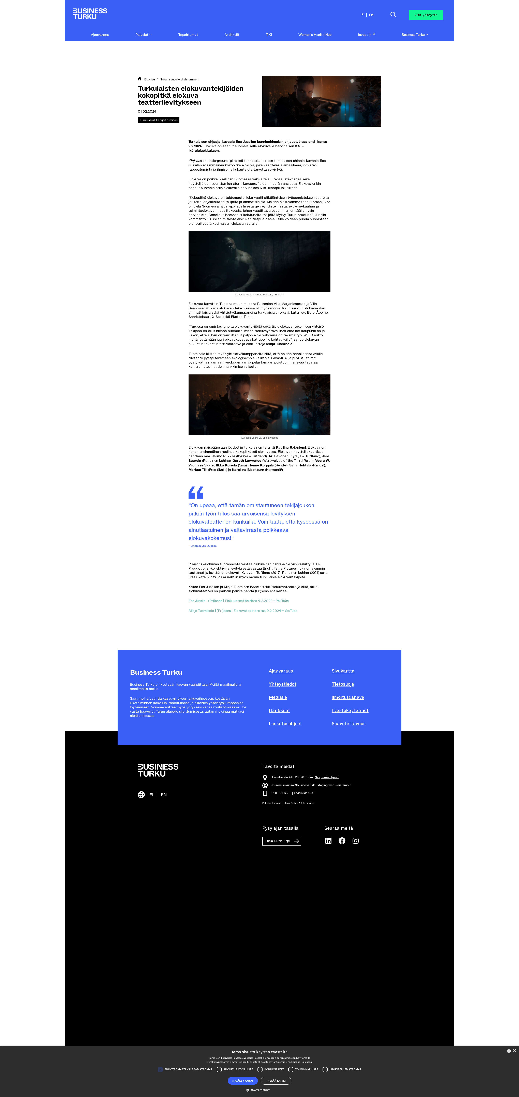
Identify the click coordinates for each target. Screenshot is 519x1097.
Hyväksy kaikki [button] (242, 1080)
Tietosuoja (343, 684)
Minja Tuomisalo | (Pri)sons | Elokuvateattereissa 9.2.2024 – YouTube (243, 610)
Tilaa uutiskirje (277, 841)
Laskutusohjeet (285, 723)
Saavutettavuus (349, 723)
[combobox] (509, 1051)
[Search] (393, 14)
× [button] (514, 1050)
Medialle (278, 697)
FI (151, 795)
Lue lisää (307, 1062)
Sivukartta (343, 671)
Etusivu (149, 79)
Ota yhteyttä (426, 14)
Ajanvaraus (281, 671)
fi (362, 15)
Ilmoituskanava (348, 697)
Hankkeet (279, 710)
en (371, 15)
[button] (259, 1090)
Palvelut (142, 35)
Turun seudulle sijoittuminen (179, 79)
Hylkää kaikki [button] (276, 1080)
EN (164, 795)
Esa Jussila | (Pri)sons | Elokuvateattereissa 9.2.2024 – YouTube (239, 600)
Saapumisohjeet (327, 777)
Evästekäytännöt (350, 710)
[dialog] (259, 1071)
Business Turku (414, 35)
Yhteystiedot (282, 684)
